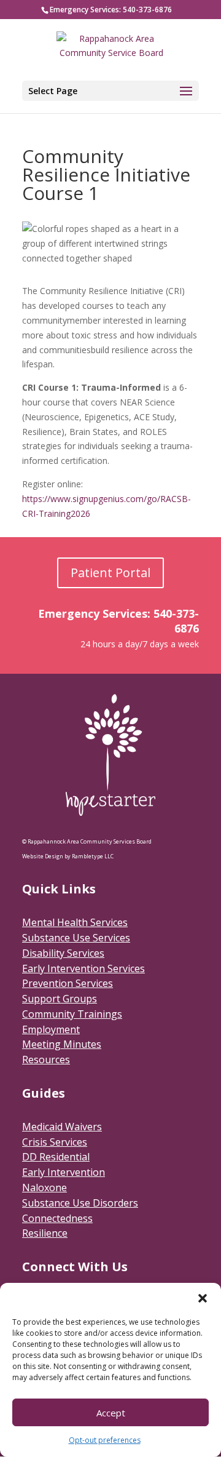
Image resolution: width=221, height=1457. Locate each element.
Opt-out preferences (105, 1440)
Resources (46, 1059)
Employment (51, 1029)
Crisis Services (54, 1142)
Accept (110, 1413)
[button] (202, 1298)
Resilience (45, 1233)
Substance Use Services (76, 937)
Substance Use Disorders (80, 1203)
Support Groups (59, 998)
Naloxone (44, 1187)
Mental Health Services (75, 922)
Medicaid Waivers (62, 1126)
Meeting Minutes (61, 1044)
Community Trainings (72, 1014)
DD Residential (56, 1157)
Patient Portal (110, 572)
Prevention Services (67, 983)
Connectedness (57, 1218)
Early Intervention (63, 1172)
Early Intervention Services (83, 968)
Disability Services (63, 953)
